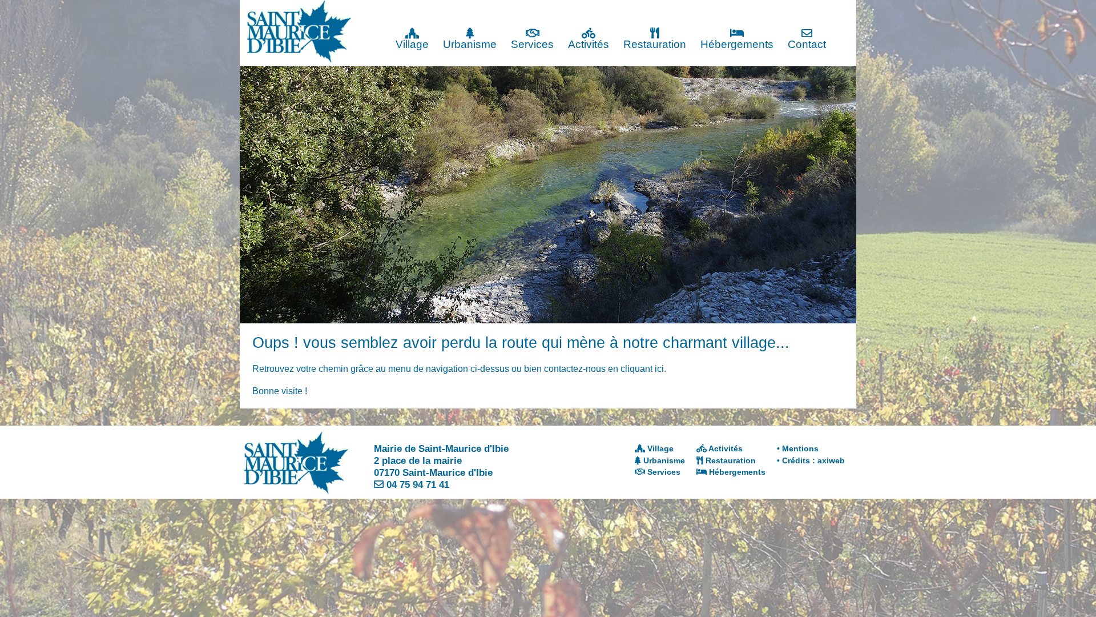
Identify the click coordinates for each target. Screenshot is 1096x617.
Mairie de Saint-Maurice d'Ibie (441, 448)
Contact (807, 44)
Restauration (654, 44)
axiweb (831, 460)
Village (412, 44)
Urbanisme (470, 44)
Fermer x (833, 10)
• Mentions (798, 448)
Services (532, 44)
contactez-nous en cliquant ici (604, 369)
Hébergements (736, 44)
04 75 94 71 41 (417, 484)
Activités (588, 44)
